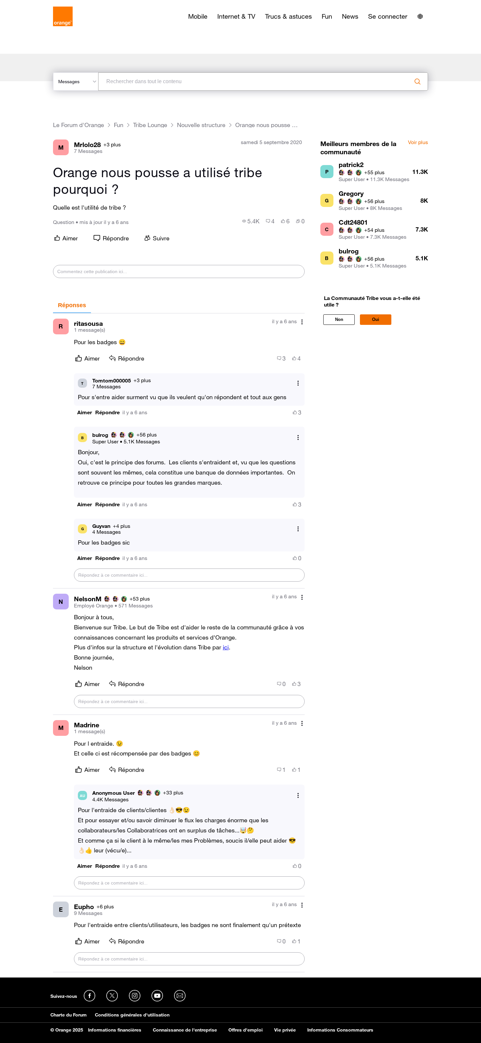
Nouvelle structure (201, 125)
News (350, 16)
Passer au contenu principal (34, 5)
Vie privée (285, 1030)
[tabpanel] (179, 642)
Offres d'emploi (245, 1030)
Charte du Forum (68, 1015)
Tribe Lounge (150, 125)
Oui (375, 319)
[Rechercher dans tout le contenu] (417, 81)
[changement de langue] (420, 16)
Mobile (197, 16)
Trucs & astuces (288, 16)
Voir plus (418, 142)
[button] (84, 412)
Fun (327, 16)
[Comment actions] (302, 322)
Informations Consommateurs (340, 1030)
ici (226, 647)
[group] (250, 221)
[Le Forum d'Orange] (63, 16)
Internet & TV (236, 16)
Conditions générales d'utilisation (132, 1015)
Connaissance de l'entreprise (185, 1030)
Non (339, 319)
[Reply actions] (298, 383)
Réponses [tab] (72, 305)
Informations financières (114, 1030)
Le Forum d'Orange (78, 125)
